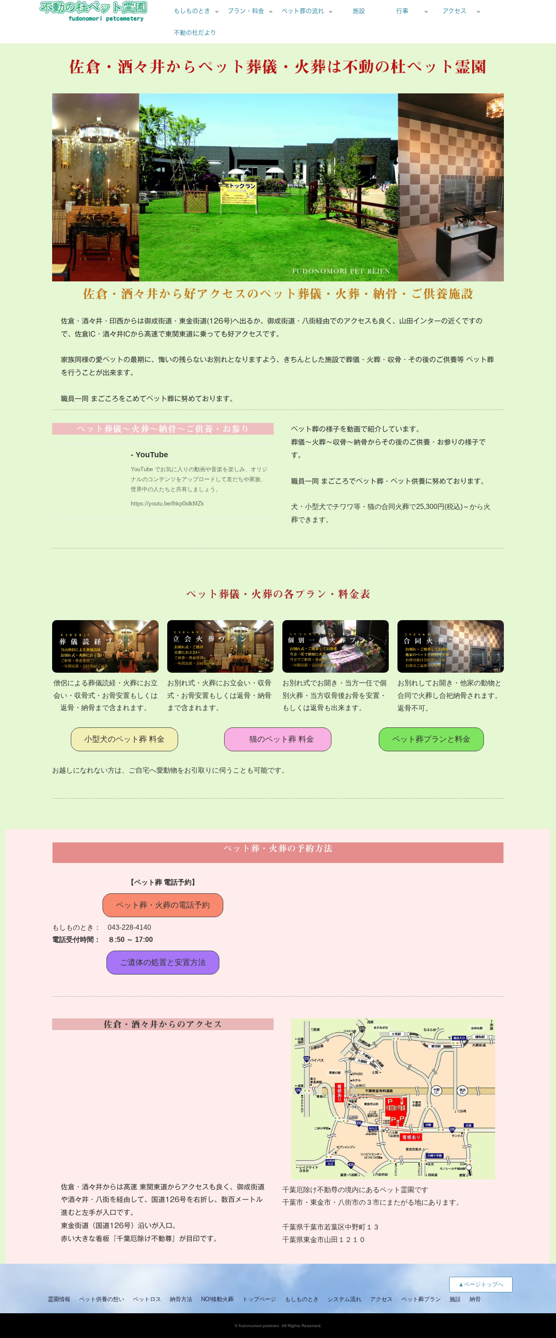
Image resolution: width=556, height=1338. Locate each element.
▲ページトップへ (480, 1284)
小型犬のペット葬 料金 (124, 739)
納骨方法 (181, 1299)
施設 (359, 11)
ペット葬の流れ (302, 11)
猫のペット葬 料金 (282, 739)
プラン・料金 (246, 11)
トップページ (259, 1299)
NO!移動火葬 (217, 1299)
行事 (402, 11)
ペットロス (147, 1299)
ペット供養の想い (101, 1299)
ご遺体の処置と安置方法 (163, 962)
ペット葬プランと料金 (431, 739)
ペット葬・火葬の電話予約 (163, 905)
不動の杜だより (195, 33)
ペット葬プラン (421, 1299)
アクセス (455, 11)
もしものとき (192, 11)
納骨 (475, 1299)
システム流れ (344, 1299)
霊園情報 (59, 1299)
